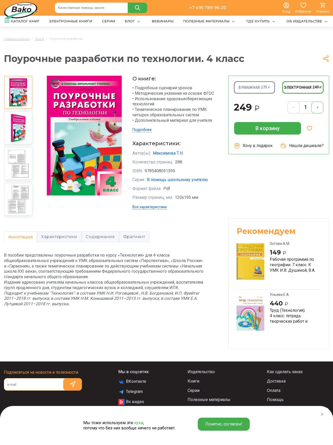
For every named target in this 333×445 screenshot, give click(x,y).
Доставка (276, 381)
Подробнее (142, 130)
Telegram (134, 391)
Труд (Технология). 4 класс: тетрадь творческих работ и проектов (289, 315)
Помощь (275, 399)
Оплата (273, 390)
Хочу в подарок (258, 145)
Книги (193, 381)
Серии (194, 390)
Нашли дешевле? (306, 145)
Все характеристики (149, 207)
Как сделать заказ (285, 371)
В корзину (267, 128)
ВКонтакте (136, 381)
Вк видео (135, 401)
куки (138, 422)
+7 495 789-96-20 (207, 7)
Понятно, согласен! (223, 424)
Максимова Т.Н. (168, 153)
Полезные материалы (209, 399)
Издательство (201, 371)
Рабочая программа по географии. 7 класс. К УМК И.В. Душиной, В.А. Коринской (292, 264)
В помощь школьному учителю (177, 179)
